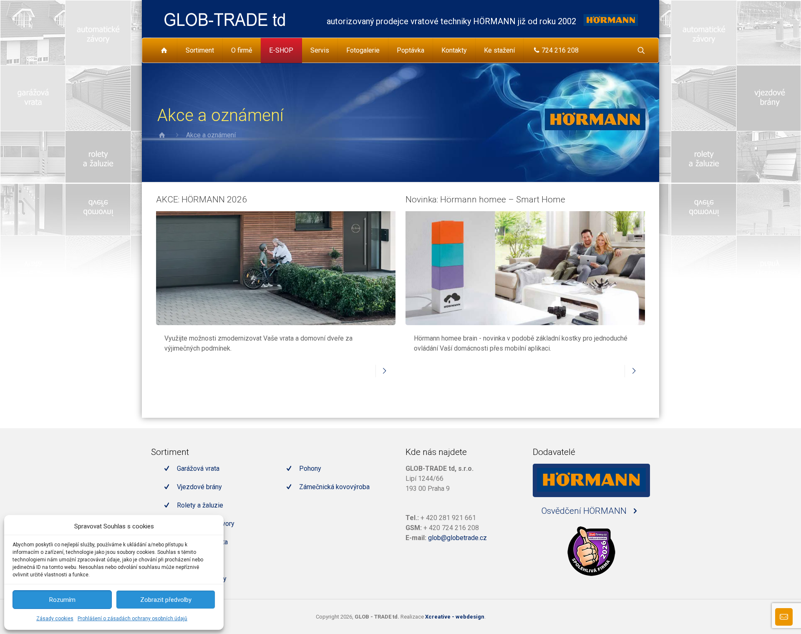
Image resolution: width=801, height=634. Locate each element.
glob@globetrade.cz (457, 538)
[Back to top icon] (761, 617)
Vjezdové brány (199, 487)
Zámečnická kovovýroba (334, 487)
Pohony (310, 468)
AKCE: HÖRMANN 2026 (201, 199)
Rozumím (62, 600)
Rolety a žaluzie (200, 505)
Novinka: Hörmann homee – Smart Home (485, 199)
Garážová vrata (198, 468)
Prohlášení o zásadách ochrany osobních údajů (132, 618)
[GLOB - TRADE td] (225, 19)
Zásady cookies (54, 618)
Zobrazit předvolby (165, 600)
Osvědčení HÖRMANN (585, 511)
